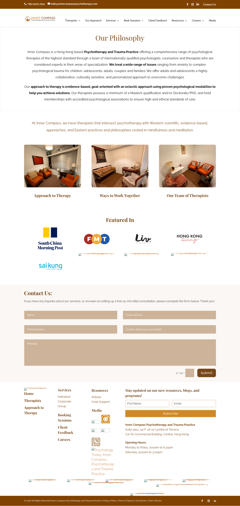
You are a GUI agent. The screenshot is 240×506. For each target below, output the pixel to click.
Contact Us (209, 5)
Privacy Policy (110, 501)
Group (62, 406)
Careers (196, 20)
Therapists (71, 20)
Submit (206, 373)
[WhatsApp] (96, 445)
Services (111, 20)
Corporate (64, 401)
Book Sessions (132, 20)
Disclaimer (141, 501)
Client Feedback (157, 20)
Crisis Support (101, 401)
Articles (96, 397)
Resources (178, 20)
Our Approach (93, 20)
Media (212, 20)
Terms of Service (126, 501)
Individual (64, 396)
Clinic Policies (155, 501)
